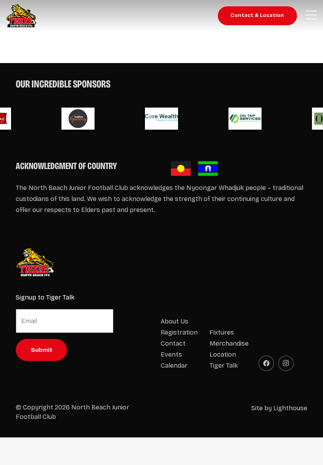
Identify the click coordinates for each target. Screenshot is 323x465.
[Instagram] (286, 363)
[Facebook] (266, 363)
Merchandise (229, 343)
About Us (174, 321)
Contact (173, 343)
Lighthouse (290, 408)
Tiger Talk (224, 365)
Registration (179, 332)
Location (223, 354)
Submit (41, 349)
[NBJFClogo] (21, 16)
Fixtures (222, 332)
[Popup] (311, 15)
